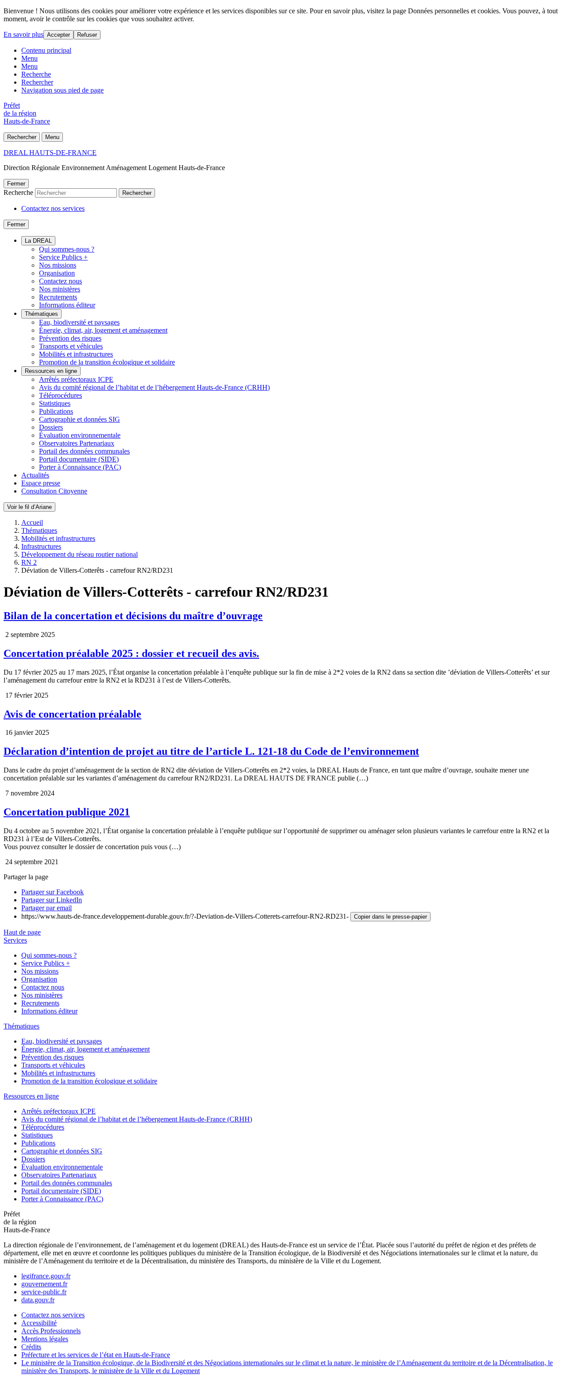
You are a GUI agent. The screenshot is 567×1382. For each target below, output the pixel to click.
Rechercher (37, 82)
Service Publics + (63, 257)
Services (15, 940)
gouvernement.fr (44, 1284)
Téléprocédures (60, 395)
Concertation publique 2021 (67, 812)
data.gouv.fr (37, 1300)
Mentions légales (44, 1339)
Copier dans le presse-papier (390, 916)
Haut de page (22, 932)
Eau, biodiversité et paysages (79, 322)
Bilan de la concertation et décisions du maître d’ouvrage (133, 615)
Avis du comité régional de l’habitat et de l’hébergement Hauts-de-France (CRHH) (154, 387)
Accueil (32, 522)
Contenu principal (46, 50)
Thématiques (41, 314)
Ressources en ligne (51, 371)
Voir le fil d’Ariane (29, 507)
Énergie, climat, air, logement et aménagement (103, 330)
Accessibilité (39, 1323)
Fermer (16, 183)
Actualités (35, 475)
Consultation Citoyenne (54, 491)
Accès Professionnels (51, 1331)
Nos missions (57, 265)
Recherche (36, 74)
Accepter (58, 34)
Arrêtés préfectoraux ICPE (76, 379)
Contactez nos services (53, 208)
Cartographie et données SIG (79, 419)
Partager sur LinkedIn (51, 900)
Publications (56, 411)
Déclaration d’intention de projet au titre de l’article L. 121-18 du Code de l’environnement (211, 751)
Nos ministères (59, 289)
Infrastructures (41, 546)
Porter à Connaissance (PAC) (80, 467)
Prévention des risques (70, 338)
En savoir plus (23, 34)
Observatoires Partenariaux (76, 443)
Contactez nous (60, 281)
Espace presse (40, 483)
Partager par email (46, 908)
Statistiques (54, 403)
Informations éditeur (67, 305)
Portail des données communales (84, 451)
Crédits (31, 1347)
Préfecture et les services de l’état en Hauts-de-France (95, 1355)
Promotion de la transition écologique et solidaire (107, 362)
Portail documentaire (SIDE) (79, 459)
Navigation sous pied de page (62, 90)
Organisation (57, 273)
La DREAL (38, 240)
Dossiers (51, 427)
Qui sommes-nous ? (66, 249)
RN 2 (29, 562)
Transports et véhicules (71, 346)
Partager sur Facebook (52, 892)
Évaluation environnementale (79, 435)
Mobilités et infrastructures (76, 354)
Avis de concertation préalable (72, 714)
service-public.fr (43, 1292)
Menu (29, 58)
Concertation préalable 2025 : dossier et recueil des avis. (131, 653)
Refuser (87, 34)
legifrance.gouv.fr (45, 1276)
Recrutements (58, 297)
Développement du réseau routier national (79, 554)
